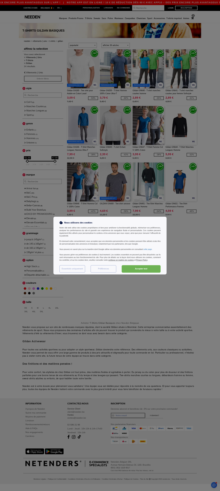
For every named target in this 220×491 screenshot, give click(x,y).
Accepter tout (141, 269)
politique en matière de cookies (121, 260)
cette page (147, 249)
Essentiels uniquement (72, 269)
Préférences (103, 269)
